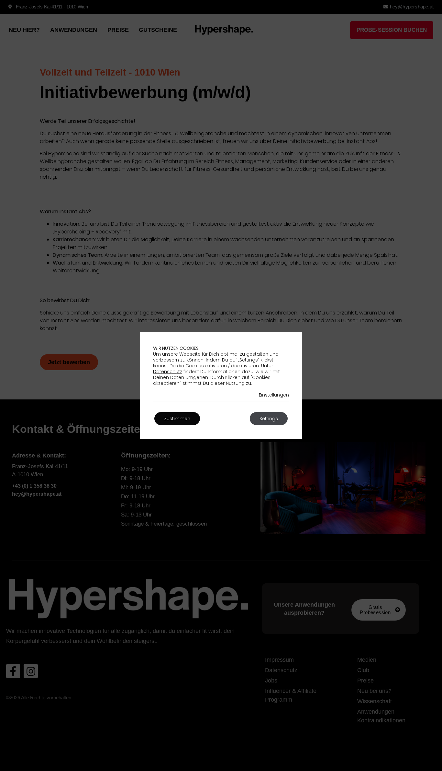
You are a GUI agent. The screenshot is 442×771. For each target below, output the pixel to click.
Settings (269, 418)
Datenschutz (167, 371)
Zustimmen (177, 418)
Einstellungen (274, 395)
